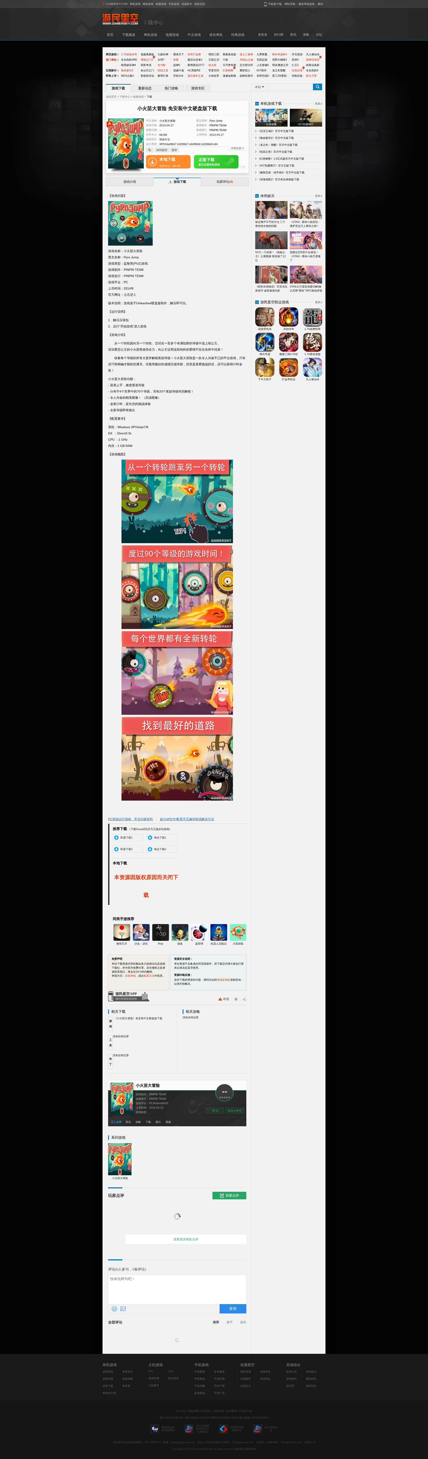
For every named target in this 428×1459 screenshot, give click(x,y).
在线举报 (130, 975)
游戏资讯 (108, 1371)
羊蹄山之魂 (246, 59)
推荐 (216, 1322)
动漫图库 (245, 1378)
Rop (160, 943)
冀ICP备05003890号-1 (172, 1417)
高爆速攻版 (229, 54)
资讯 (293, 34)
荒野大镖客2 (279, 59)
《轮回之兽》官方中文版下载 (274, 151)
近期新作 (111, 70)
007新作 (262, 70)
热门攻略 (171, 88)
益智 (174, 150)
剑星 (176, 59)
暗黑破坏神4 (128, 65)
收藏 (236, 999)
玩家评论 (225, 181)
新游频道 (199, 1393)
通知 (320, 4)
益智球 (199, 943)
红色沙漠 (297, 70)
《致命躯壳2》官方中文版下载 (275, 138)
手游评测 (219, 1378)
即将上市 (111, 75)
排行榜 (278, 34)
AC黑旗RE (193, 70)
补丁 (110, 1061)
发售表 (262, 34)
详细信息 (236, 148)
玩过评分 (234, 1110)
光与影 (162, 65)
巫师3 (295, 59)
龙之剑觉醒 (279, 70)
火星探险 (238, 943)
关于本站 (181, 1411)
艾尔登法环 (246, 65)
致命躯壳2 (127, 70)
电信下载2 (160, 849)
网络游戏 (148, 4)
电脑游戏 (138, 96)
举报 (226, 999)
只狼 (225, 59)
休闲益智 (161, 150)
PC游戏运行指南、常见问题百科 (130, 819)
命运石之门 (147, 70)
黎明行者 (163, 75)
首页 (110, 35)
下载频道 (128, 35)
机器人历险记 (219, 943)
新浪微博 (231, 1411)
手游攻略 (199, 1385)
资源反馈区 (223, 979)
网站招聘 (194, 1411)
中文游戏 (194, 35)
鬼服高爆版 (147, 54)
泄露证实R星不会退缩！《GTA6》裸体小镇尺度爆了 (305, 256)
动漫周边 (265, 1378)
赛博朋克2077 (195, 65)
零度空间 (213, 70)
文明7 (161, 59)
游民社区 (199, 4)
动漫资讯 (265, 1371)
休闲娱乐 (311, 1371)
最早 (229, 1322)
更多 (317, 103)
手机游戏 (174, 4)
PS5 (150, 1371)
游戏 (110, 1023)
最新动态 (145, 88)
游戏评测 (108, 1378)
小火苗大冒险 (148, 1085)
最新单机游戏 (306, 4)
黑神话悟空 (312, 59)
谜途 (180, 943)
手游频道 (199, 1371)
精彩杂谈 (245, 1371)
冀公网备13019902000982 (254, 1417)
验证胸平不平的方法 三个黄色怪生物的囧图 (270, 224)
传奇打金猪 (194, 54)
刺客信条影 (312, 65)
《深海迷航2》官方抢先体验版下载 (278, 179)
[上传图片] (123, 1309)
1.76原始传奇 (129, 54)
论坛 (319, 34)
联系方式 (149, 975)
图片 (158, 1122)
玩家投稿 (219, 1411)
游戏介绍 (129, 181)
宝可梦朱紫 (229, 65)
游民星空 (111, 96)
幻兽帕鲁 (228, 70)
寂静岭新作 (246, 75)
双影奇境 (146, 65)
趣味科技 (311, 1378)
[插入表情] (114, 1308)
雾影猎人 (245, 70)
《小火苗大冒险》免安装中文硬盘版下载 (138, 1018)
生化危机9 (312, 70)
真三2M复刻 (279, 75)
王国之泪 (213, 59)
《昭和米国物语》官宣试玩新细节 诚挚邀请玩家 (271, 288)
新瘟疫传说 (147, 75)
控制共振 (297, 75)
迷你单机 (216, 35)
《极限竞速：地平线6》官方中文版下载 (281, 172)
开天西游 (297, 54)
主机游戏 (155, 1365)
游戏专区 (198, 88)
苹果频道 (199, 1378)
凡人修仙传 (312, 54)
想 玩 (215, 1110)
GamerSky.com (205, 1449)
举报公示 (310, 1442)
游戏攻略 (127, 1378)
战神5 (176, 65)
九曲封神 (163, 54)
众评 (118, 1122)
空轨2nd (178, 75)
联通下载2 (126, 849)
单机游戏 (135, 4)
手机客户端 (245, 1411)
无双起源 (262, 59)
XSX (171, 1371)
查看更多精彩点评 (185, 1239)
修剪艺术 (121, 943)
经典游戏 (238, 35)
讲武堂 (290, 1385)
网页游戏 (111, 54)
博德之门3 (147, 59)
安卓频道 (219, 1371)
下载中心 (124, 96)
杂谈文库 (291, 1371)
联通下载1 (126, 837)
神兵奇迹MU (279, 54)
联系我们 (206, 1411)
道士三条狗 (246, 54)
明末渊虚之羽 (280, 65)
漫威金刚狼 (229, 75)
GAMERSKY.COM (117, 4)
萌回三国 (213, 54)
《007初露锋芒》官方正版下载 (275, 165)
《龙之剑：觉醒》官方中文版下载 (277, 144)
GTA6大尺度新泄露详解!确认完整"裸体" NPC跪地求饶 (306, 288)
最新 (243, 1322)
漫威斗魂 (178, 70)
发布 (233, 1309)
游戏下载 (118, 88)
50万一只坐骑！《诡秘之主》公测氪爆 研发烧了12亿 (270, 256)
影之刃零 (311, 75)
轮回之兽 (163, 70)
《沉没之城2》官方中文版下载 (275, 131)
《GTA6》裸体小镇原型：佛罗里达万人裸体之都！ (305, 224)
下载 (148, 1122)
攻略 (306, 34)
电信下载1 (160, 837)
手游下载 (219, 1385)
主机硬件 (153, 1385)
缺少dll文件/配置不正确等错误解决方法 (187, 819)
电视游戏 (161, 4)
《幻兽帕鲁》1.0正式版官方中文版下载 (280, 158)
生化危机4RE (129, 59)
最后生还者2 (194, 59)
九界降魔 (262, 54)
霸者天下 (178, 54)
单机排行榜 (109, 1393)
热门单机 (111, 59)
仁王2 (295, 65)
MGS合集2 (127, 75)
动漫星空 (186, 4)
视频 (168, 1122)
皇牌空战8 (263, 75)
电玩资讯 (173, 1378)
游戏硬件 (291, 1378)
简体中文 (164, 139)
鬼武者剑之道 (195, 75)
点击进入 (130, 294)
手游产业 (219, 1393)
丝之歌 (212, 65)
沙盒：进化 (141, 943)
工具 (110, 1042)
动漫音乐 (245, 1385)
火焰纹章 (213, 75)
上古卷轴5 (263, 65)
